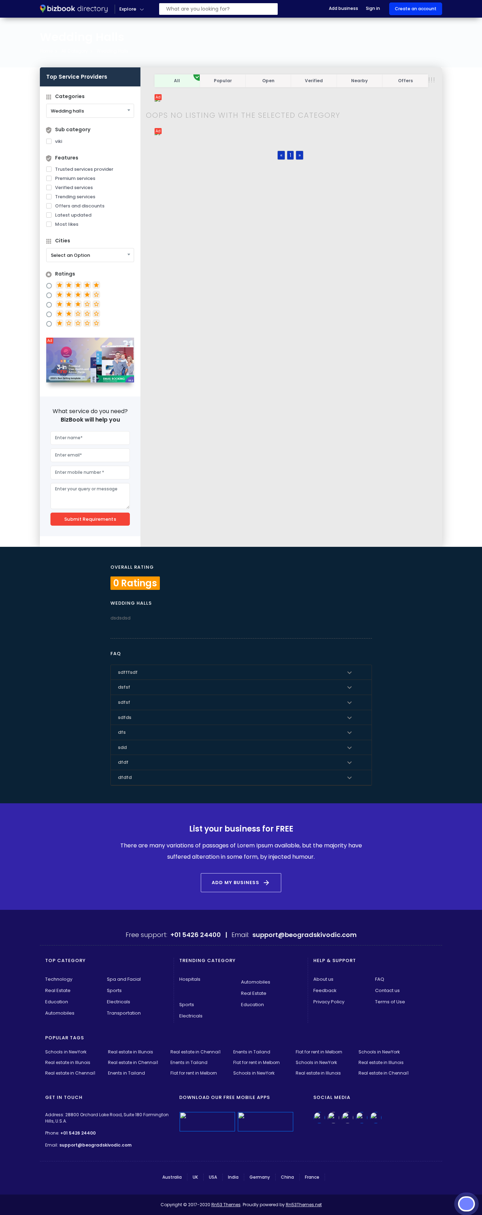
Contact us (387, 990)
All (177, 81)
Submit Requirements (90, 519)
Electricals (118, 1001)
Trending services (75, 196)
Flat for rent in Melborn (319, 1052)
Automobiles (59, 1013)
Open (268, 81)
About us (323, 979)
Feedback (325, 990)
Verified (314, 81)
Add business (343, 8)
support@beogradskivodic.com (95, 1145)
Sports (114, 990)
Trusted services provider (84, 169)
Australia (172, 1177)
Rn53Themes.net (304, 1205)
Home (46, 51)
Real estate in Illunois (130, 1052)
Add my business (241, 883)
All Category (74, 51)
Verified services (74, 187)
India (233, 1177)
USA (213, 1177)
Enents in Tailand (251, 1052)
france (312, 1177)
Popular (223, 81)
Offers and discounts (79, 205)
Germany (259, 1177)
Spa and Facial (124, 979)
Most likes (66, 224)
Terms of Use (390, 1001)
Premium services (75, 178)
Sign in (373, 8)
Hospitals (189, 979)
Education (56, 1001)
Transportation (124, 1013)
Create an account (415, 9)
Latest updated (73, 215)
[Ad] (90, 360)
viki (58, 141)
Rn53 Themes (226, 1205)
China (287, 1177)
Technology (58, 979)
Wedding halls (112, 51)
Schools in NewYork (65, 1052)
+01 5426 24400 (78, 1133)
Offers (405, 81)
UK (195, 1177)
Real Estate (58, 990)
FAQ (379, 979)
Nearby (359, 81)
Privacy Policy (328, 1001)
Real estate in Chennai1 (195, 1052)
